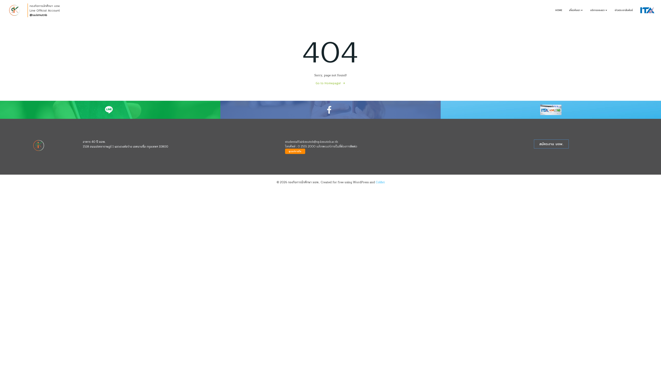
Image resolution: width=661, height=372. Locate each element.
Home (558, 10)
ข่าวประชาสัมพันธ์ (624, 10)
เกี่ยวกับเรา (574, 10)
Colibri (380, 182)
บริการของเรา (597, 10)
